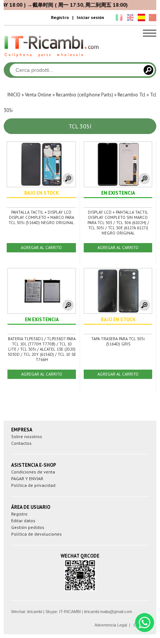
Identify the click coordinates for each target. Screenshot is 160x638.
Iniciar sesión (90, 17)
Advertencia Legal (111, 625)
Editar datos (23, 520)
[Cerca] (148, 70)
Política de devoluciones (36, 534)
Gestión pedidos (27, 527)
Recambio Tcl (131, 95)
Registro (60, 17)
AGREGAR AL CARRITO (41, 247)
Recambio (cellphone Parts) (84, 95)
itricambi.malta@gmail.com (108, 611)
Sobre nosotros (26, 436)
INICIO (13, 95)
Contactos (21, 443)
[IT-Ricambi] (52, 58)
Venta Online (38, 95)
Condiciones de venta (33, 472)
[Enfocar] (68, 178)
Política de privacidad (33, 485)
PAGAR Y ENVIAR (27, 478)
